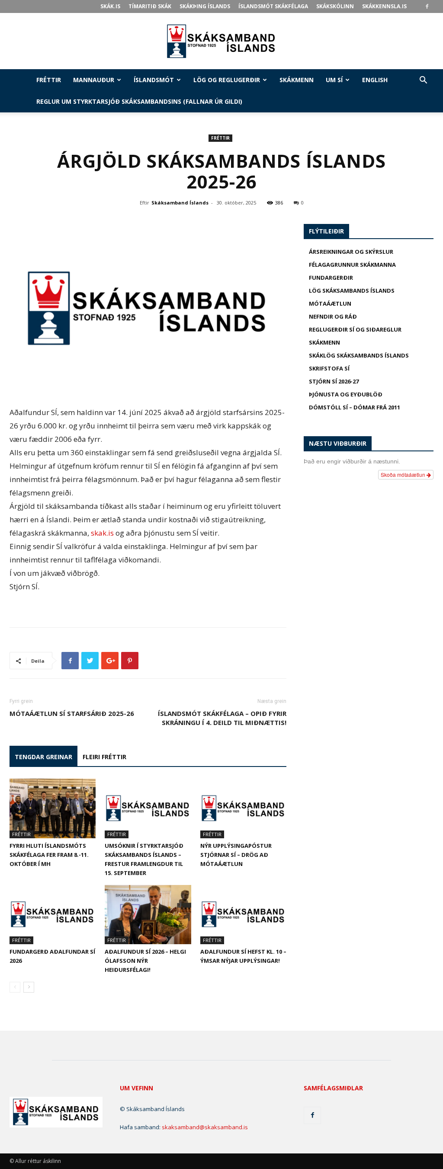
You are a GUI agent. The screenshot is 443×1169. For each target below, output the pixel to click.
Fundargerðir (331, 277)
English (375, 80)
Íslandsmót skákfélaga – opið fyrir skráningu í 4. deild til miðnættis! (222, 718)
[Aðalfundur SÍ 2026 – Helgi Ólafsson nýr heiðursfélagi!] (148, 914)
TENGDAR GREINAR (43, 757)
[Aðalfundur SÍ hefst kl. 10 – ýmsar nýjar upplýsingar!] (243, 914)
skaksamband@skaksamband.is (205, 1127)
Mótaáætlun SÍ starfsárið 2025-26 (72, 713)
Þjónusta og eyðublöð (345, 394)
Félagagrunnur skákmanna (352, 264)
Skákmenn (296, 80)
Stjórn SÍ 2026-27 (334, 381)
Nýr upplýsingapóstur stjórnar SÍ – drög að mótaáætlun (236, 855)
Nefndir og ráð (333, 316)
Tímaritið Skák (149, 6)
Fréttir (48, 80)
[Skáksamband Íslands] (221, 41)
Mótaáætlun (330, 303)
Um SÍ (334, 80)
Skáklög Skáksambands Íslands (359, 355)
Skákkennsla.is (384, 6)
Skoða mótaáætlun (404, 474)
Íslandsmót (154, 80)
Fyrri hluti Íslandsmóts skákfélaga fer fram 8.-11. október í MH (49, 855)
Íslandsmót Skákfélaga (273, 6)
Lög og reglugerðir (226, 80)
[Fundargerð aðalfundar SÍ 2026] (53, 914)
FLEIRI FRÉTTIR (104, 757)
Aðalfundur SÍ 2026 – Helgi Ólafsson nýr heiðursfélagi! (145, 961)
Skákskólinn (335, 6)
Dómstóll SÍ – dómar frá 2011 (354, 407)
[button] (423, 81)
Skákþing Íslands (205, 6)
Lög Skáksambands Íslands (352, 290)
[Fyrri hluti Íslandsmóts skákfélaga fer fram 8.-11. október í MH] (53, 808)
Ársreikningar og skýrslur (351, 252)
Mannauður (93, 80)
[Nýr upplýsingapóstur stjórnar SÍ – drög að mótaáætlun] (243, 808)
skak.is (102, 533)
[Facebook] (427, 6)
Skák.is (110, 6)
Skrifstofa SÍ (329, 368)
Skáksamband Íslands (180, 202)
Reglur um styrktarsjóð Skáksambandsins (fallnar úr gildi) (139, 101)
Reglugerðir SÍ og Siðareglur (355, 329)
